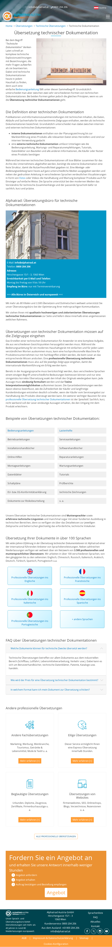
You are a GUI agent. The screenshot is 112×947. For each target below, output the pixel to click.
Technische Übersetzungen (51, 26)
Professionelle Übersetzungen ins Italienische (29, 601)
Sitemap (84, 938)
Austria (102, 7)
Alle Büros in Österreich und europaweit (34, 294)
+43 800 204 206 (70, 927)
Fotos (22, 178)
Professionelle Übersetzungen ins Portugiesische (29, 622)
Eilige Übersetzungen (82, 735)
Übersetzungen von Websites (82, 796)
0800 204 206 (69, 923)
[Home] (23, 16)
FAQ (95, 917)
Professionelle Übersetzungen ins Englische (29, 579)
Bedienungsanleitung (27, 89)
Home (9, 26)
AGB (24, 938)
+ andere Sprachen (82, 619)
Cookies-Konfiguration (56, 944)
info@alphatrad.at (25, 262)
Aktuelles (95, 921)
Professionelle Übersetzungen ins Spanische (82, 601)
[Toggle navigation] (107, 16)
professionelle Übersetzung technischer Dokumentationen (38, 399)
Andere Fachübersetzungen (29, 735)
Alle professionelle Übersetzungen (56, 836)
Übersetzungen (24, 26)
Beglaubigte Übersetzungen (29, 794)
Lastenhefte (65, 430)
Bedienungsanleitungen (21, 430)
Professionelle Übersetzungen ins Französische (82, 579)
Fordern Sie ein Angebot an (50, 857)
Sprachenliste (95, 912)
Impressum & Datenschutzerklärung (53, 938)
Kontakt (95, 926)
